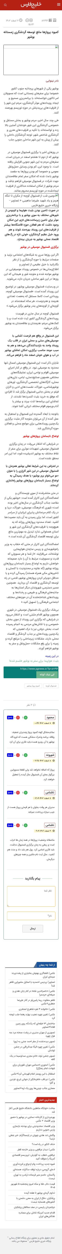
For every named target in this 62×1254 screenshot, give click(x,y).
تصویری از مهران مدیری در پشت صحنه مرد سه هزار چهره (32, 1034)
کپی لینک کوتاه (47, 674)
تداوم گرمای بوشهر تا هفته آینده (39, 1193)
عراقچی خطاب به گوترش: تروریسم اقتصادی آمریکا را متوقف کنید (33, 1157)
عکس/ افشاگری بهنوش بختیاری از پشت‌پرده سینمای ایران (33, 975)
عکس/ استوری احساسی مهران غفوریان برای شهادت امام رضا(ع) (34, 1066)
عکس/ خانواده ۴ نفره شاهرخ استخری (37, 1009)
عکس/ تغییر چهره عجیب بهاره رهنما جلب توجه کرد (32, 1016)
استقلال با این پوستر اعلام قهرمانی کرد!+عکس (33, 1074)
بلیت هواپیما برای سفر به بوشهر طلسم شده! (34, 661)
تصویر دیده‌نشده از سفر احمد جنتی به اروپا (34, 1041)
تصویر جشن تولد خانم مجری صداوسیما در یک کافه (32, 1057)
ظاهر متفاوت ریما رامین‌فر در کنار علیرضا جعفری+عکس (36, 1002)
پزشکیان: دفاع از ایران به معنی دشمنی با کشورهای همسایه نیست (35, 1200)
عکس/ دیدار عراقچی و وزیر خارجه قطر (36, 1149)
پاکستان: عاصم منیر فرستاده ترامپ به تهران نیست (34, 1176)
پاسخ (10, 717)
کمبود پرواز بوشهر (33, 686)
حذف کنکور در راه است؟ (43, 1144)
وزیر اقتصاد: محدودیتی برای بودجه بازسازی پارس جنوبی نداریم (34, 1128)
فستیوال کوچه (51, 686)
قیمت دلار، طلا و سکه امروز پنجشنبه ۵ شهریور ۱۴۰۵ (33, 1185)
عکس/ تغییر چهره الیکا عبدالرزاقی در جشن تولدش (34, 1048)
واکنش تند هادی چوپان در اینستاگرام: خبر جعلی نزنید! (32, 1137)
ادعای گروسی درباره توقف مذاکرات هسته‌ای (34, 1169)
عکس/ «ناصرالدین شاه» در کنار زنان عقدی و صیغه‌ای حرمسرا (34, 993)
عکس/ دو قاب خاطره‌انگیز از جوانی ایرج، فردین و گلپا (32, 1081)
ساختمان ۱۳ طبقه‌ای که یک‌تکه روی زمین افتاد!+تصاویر (35, 1025)
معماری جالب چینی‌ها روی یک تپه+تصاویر (34, 1088)
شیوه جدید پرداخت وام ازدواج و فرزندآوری (34, 1164)
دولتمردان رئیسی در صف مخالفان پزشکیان (34, 1207)
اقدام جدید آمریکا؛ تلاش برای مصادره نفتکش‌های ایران (37, 1214)
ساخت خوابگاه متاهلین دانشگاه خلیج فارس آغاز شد (32, 1110)
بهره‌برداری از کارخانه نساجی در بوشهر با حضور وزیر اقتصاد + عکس (32, 1119)
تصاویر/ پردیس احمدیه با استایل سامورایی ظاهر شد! (32, 984)
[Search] (5, 6)
